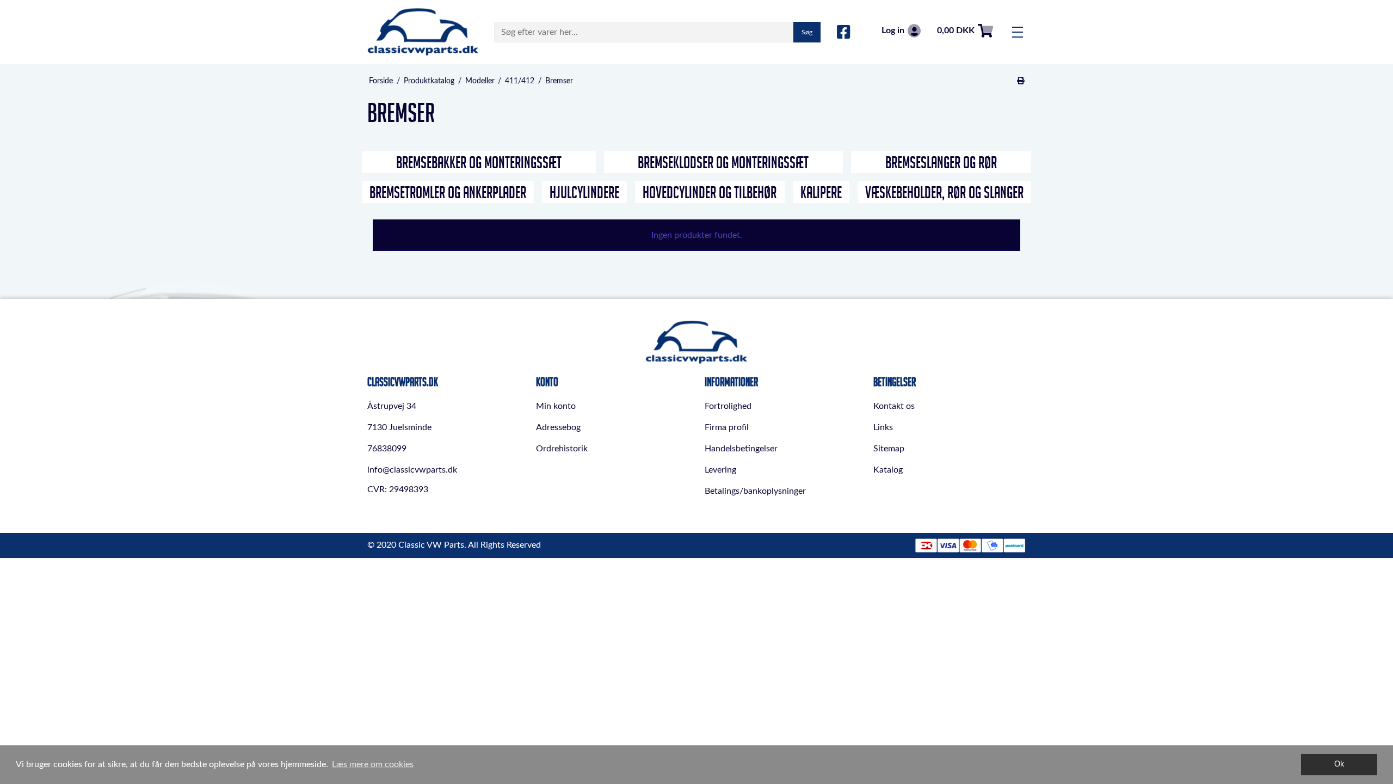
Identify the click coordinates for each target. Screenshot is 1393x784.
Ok (1339, 764)
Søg (807, 32)
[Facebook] (843, 32)
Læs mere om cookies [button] (373, 764)
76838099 (386, 448)
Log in (893, 30)
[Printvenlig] (1021, 81)
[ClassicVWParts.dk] (423, 32)
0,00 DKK (956, 30)
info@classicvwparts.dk (412, 469)
